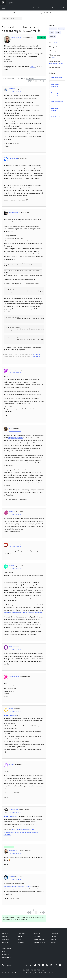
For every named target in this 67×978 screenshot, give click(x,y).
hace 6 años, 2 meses (15, 767)
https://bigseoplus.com (15, 438)
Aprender (37, 933)
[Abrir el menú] (64, 2)
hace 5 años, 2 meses (56, 63)
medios (58, 32)
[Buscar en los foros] (20, 18)
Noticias (4, 936)
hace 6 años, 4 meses (15, 161)
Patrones (21, 942)
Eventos (53, 936)
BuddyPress (6, 957)
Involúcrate (54, 933)
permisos (52, 36)
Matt (4, 951)
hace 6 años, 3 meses (15, 546)
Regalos (54, 942)
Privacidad (5, 942)
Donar (53, 939)
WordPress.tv (39, 942)
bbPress (5, 954)
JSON (51, 32)
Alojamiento (5, 939)
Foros (3, 8)
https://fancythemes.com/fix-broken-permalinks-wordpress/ (23, 612)
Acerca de (5, 933)
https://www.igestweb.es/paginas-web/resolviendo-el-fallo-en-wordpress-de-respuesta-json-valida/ (21, 832)
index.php (61, 29)
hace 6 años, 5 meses (15, 91)
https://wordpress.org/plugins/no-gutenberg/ (18, 886)
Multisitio (9, 13)
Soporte (37, 936)
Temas (20, 936)
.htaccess (53, 29)
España (8, 965)
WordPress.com (8, 948)
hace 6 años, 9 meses (17, 40)
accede (32, 67)
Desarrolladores (39, 939)
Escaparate (21, 933)
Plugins (20, 939)
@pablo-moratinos (10, 715)
